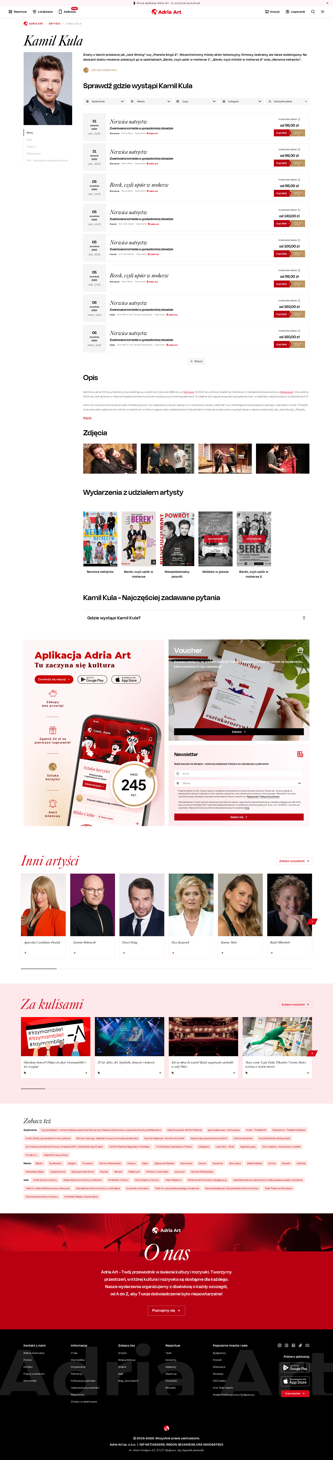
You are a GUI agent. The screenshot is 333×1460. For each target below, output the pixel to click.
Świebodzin (55, 1163)
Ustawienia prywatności (85, 1387)
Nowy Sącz (235, 1163)
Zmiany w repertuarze (84, 1401)
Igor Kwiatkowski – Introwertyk (224, 1129)
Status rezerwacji (34, 1352)
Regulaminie (253, 796)
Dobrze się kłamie (243, 1138)
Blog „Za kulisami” (128, 1380)
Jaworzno (180, 1171)
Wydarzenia (33, 153)
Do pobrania (78, 1366)
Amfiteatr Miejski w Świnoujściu (81, 1196)
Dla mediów (78, 1359)
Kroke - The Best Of (256, 1129)
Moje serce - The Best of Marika (288, 1129)
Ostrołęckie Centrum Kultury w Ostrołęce (98, 1188)
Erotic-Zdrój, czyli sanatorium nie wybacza (48, 1138)
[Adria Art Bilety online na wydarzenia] (166, 12)
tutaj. (247, 808)
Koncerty (171, 1359)
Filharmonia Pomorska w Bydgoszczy (207, 1179)
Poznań (104, 1171)
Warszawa (219, 1366)
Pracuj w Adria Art (34, 1373)
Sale (120, 1373)
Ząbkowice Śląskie (164, 1163)
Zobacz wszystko (293, 1004)
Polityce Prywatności (269, 796)
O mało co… (32, 1154)
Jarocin (202, 1163)
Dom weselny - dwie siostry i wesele (281, 1146)
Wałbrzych (134, 1171)
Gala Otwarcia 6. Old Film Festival (184, 1129)
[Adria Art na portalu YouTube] (307, 1345)
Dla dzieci (171, 1380)
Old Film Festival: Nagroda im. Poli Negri (129, 1146)
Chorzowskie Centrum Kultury (42, 1196)
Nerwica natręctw (128, 121)
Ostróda (301, 1163)
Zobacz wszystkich (292, 861)
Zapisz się (236, 817)
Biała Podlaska (254, 1163)
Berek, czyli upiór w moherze (139, 185)
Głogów (72, 1163)
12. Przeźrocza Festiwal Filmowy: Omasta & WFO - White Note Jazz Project (64, 1146)
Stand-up (171, 1373)
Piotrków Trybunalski (157, 1171)
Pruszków (87, 1163)
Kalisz (145, 1163)
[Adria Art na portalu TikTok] (300, 1345)
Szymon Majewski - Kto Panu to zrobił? (164, 1138)
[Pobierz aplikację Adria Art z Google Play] (295, 1367)
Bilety (30, 132)
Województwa (126, 1359)
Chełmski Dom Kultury (45, 1179)
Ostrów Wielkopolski (110, 1163)
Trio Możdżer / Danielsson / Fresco (174, 1146)
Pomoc (28, 1359)
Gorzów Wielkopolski (202, 1171)
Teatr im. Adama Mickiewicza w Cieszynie (48, 1188)
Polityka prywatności (83, 1380)
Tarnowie (188, 391)
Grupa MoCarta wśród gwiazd (274, 1138)
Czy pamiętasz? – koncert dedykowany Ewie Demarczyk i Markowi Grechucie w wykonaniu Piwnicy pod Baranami (101, 1129)
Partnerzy (77, 1373)
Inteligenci (204, 1146)
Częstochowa (57, 1171)
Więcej (198, 361)
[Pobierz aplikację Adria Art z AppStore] (295, 1381)
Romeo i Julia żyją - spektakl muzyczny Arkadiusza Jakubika (107, 1138)
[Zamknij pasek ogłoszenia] (327, 3)
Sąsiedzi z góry (248, 1146)
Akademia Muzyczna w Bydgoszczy (234, 1394)
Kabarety (171, 1366)
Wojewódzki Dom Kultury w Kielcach (82, 1179)
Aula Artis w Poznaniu (137, 1188)
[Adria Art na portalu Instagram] (280, 1345)
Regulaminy (78, 1394)
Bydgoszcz (219, 1352)
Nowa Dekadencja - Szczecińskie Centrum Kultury (232, 1188)
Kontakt (28, 1366)
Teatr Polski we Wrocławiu (278, 1188)
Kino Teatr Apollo (223, 1387)
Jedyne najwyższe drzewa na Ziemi (209, 1138)
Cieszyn (131, 1163)
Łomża (272, 1163)
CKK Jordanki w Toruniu (147, 1179)
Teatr (169, 1352)
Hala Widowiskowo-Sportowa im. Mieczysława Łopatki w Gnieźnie (268, 1179)
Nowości (171, 1387)
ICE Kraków (219, 1380)
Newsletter (30, 1380)
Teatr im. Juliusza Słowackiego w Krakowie (177, 1188)
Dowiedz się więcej (52, 679)
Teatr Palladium (173, 1179)
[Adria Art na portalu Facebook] (286, 1345)
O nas (74, 1352)
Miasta (122, 1366)
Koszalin (286, 1163)
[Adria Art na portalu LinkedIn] (293, 1345)
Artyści (55, 23)
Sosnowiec (187, 1163)
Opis (29, 139)
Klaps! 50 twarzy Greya (56, 1154)
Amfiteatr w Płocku (118, 1179)
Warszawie (286, 391)
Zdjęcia (31, 146)
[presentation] (196, 101)
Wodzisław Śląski (35, 1171)
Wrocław (218, 1373)
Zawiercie (217, 1163)
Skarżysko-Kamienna (82, 1171)
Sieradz (118, 1171)
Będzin (39, 1163)
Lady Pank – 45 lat (225, 1146)
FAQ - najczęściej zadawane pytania (47, 160)
